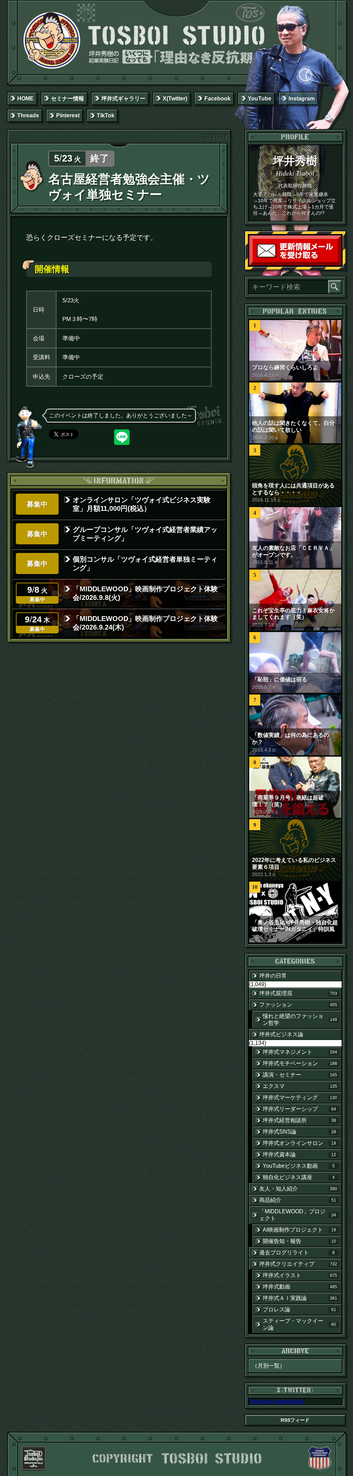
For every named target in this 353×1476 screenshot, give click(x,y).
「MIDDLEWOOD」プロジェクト (297, 1214)
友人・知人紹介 (298, 1189)
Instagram (302, 98)
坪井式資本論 (299, 1154)
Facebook (217, 98)
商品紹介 (297, 1200)
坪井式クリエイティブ (298, 1264)
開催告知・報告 (299, 1241)
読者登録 (339, 263)
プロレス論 (299, 1309)
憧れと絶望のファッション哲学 (300, 1019)
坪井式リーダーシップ (299, 1109)
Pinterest (68, 115)
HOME (25, 98)
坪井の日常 (273, 976)
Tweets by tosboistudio (276, 1401)
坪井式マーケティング (300, 1097)
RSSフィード (295, 1420)
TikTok (105, 115)
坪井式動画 (300, 1287)
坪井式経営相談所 (299, 1120)
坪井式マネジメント (300, 1052)
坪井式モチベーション (300, 1063)
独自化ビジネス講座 (299, 1177)
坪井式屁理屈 (298, 993)
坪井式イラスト (300, 1275)
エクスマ (300, 1086)
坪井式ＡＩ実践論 (300, 1298)
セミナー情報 (67, 98)
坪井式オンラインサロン (299, 1143)
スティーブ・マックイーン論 (299, 1324)
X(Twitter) (175, 98)
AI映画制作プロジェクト (299, 1230)
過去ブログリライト (297, 1252)
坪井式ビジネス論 (281, 1034)
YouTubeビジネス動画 (299, 1166)
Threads (28, 115)
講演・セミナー (300, 1075)
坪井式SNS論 (299, 1132)
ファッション (298, 1005)
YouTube (259, 98)
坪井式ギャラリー (123, 98)
